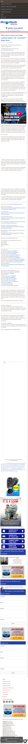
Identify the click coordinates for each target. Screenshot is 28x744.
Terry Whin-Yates (10, 42)
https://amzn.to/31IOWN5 (10, 276)
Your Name (2, 596)
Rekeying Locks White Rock (8, 687)
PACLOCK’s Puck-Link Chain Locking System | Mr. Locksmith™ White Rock (13, 37)
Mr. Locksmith (5, 465)
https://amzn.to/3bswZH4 (19, 259)
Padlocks (8, 467)
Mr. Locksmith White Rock (13, 465)
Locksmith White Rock (5, 469)
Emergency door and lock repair (8, 6)
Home (2, 1)
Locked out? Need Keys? (6, 4)
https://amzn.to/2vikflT (8, 284)
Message (2, 608)
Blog (6, 463)
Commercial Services (7, 681)
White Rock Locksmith (14, 470)
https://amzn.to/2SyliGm (13, 285)
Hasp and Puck (23, 463)
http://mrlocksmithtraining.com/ (7, 50)
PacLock (19, 465)
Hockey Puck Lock (4, 464)
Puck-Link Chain (13, 467)
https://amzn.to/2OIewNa (13, 252)
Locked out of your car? (6, 9)
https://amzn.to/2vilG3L (20, 260)
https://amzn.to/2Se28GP (15, 257)
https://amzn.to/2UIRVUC (11, 253)
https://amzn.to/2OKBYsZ (6, 282)
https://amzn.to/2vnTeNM (11, 278)
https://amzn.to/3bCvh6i (15, 255)
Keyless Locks (5, 692)
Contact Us (3, 17)
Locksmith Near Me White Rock (13, 464)
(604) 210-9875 (17, 329)
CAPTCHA (2, 619)
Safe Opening (5, 694)
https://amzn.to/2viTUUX (17, 261)
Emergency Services (6, 683)
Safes (2, 14)
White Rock (7, 470)
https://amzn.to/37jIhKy (11, 280)
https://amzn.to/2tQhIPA (9, 273)
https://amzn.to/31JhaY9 (14, 256)
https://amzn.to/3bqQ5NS (9, 277)
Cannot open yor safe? (6, 11)
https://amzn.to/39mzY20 (15, 271)
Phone (2, 602)
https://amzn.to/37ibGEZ (12, 250)
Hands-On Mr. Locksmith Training (14, 463)
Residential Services (6, 685)
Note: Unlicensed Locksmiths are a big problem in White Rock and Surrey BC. (12, 527)
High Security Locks (6, 690)
